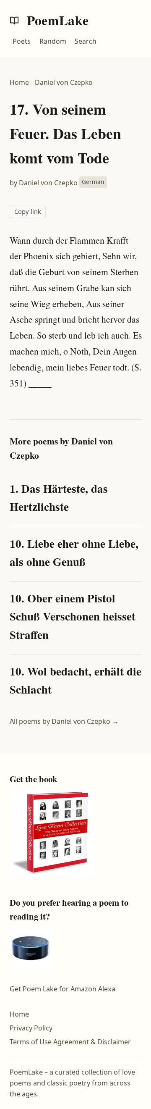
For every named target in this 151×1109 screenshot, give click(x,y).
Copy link (27, 211)
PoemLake (56, 20)
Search (85, 41)
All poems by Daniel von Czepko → (64, 721)
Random (52, 41)
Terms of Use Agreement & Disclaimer (70, 1041)
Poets (22, 41)
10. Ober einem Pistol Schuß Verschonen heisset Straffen (72, 616)
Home (19, 82)
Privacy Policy (31, 1028)
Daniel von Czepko (64, 82)
